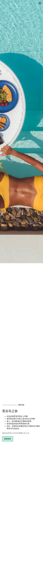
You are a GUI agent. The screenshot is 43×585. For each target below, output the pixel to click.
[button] (40, 3)
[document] (21, 292)
